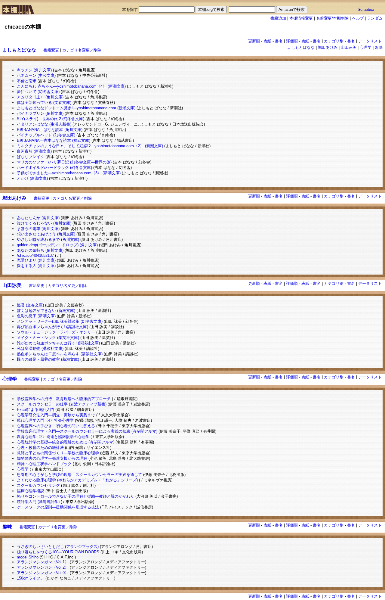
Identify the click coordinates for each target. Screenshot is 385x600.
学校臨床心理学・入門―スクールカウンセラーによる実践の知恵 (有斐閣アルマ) (87, 431)
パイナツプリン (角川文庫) (40, 113)
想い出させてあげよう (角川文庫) (46, 234)
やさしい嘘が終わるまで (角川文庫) (48, 239)
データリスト (370, 41)
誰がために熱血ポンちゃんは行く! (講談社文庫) (58, 343)
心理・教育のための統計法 (40, 447)
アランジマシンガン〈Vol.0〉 (43, 572)
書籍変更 (51, 50)
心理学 (365, 47)
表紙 (267, 41)
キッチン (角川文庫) (34, 70)
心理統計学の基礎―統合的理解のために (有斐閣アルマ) (65, 442)
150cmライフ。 (30, 578)
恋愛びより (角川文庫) (36, 260)
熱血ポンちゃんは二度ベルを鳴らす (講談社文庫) (60, 354)
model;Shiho (27, 557)
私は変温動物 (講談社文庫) (40, 348)
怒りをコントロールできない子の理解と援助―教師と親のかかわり (75, 496)
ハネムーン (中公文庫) (36, 75)
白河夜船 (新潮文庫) (34, 151)
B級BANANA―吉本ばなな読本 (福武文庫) (53, 140)
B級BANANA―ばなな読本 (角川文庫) (49, 129)
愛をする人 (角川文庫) (36, 265)
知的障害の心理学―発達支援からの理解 (52, 458)
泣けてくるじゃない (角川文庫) (44, 223)
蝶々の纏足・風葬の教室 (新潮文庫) (48, 359)
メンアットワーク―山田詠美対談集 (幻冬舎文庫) (60, 321)
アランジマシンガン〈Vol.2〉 (43, 567)
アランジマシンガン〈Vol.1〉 (43, 562)
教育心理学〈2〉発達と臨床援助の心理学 (53, 436)
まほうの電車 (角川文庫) (38, 228)
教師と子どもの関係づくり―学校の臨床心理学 (58, 453)
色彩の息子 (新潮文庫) (36, 316)
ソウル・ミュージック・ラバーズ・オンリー (56, 332)
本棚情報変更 (301, 18)
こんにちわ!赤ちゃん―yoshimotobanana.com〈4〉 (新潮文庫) (71, 86)
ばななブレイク (30, 156)
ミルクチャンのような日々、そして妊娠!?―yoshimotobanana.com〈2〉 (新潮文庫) (90, 146)
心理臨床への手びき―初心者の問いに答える (56, 426)
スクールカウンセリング (38, 485)
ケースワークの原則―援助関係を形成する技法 (58, 507)
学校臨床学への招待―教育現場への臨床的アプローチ (64, 398)
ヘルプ (358, 18)
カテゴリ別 (333, 41)
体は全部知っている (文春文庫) (44, 102)
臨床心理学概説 (30, 491)
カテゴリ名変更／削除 (81, 50)
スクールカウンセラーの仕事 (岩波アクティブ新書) (61, 404)
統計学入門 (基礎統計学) (38, 501)
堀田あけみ (327, 47)
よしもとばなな (301, 47)
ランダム (375, 18)
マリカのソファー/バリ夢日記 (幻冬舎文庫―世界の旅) (64, 162)
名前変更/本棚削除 (332, 18)
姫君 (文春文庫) (30, 305)
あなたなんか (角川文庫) (38, 218)
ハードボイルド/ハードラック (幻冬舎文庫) (54, 167)
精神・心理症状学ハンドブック (44, 464)
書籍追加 (278, 18)
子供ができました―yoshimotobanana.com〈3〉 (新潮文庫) (69, 173)
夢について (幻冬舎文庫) (38, 91)
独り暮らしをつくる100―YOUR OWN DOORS (58, 552)
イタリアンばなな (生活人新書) (44, 124)
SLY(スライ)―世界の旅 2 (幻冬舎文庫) (50, 119)
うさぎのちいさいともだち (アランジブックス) (58, 546)
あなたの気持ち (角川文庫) (40, 250)
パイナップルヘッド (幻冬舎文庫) (46, 135)
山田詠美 (348, 47)
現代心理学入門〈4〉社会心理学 (45, 420)
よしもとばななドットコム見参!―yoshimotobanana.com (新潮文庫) (76, 108)
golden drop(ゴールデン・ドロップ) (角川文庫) (57, 245)
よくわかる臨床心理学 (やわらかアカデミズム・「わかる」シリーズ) (77, 480)
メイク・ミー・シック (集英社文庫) (48, 337)
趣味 (379, 47)
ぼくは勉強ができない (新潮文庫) (46, 310)
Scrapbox (366, 9)
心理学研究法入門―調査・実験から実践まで (56, 415)
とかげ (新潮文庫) (32, 178)
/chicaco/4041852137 (35, 255)
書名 (279, 41)
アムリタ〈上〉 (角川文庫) (40, 97)
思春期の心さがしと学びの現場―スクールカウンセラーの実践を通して (79, 474)
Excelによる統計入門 (35, 409)
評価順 (292, 41)
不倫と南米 (26, 81)
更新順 (254, 41)
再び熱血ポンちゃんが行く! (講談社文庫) (52, 327)
